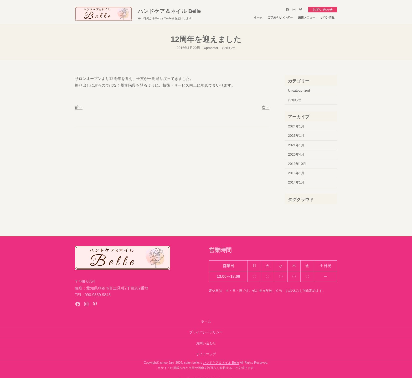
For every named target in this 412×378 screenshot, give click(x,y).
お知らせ (228, 48)
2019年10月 (297, 164)
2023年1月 (296, 135)
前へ (78, 107)
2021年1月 (296, 145)
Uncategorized (299, 90)
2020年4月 (296, 154)
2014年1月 (296, 182)
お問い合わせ (323, 9)
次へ (265, 107)
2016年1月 (296, 173)
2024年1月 (296, 126)
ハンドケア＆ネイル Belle (169, 11)
